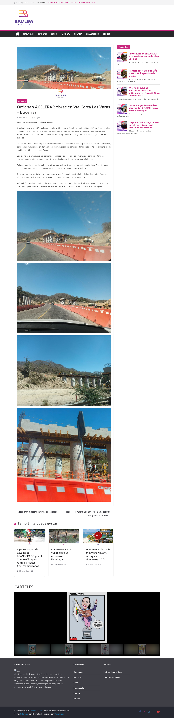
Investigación (79, 688)
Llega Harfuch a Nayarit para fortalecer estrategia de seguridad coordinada (144, 125)
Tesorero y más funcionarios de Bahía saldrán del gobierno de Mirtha (88, 513)
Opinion (77, 699)
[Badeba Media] (17, 34)
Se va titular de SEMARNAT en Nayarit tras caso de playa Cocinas (144, 56)
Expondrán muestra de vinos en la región (37, 511)
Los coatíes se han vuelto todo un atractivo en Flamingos (62, 554)
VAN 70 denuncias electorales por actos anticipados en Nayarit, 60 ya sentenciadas (144, 92)
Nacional (65, 34)
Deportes (42, 34)
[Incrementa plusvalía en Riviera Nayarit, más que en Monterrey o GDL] (98, 531)
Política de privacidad (112, 672)
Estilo (54, 34)
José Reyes (36, 118)
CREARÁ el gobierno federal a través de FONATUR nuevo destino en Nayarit (144, 108)
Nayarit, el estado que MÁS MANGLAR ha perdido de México (143, 73)
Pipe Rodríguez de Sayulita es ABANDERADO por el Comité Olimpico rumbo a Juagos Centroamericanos (29, 558)
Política (78, 34)
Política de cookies (111, 677)
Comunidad (28, 34)
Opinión (107, 34)
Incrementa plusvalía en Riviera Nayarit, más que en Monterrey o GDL (97, 554)
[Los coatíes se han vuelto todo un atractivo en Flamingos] (64, 531)
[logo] (17, 671)
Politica (76, 693)
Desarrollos (92, 34)
